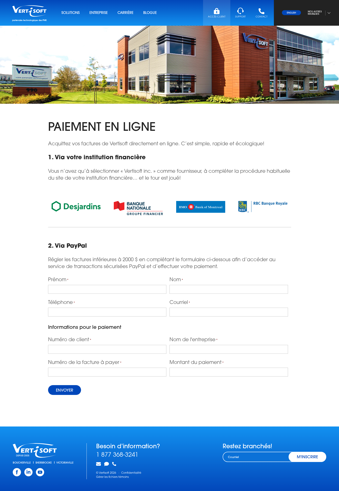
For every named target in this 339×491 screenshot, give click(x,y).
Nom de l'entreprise (194, 339)
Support (240, 17)
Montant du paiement (197, 362)
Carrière (125, 13)
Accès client (216, 17)
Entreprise (98, 13)
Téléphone (61, 302)
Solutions (70, 13)
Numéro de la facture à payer (84, 362)
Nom (176, 279)
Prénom (58, 279)
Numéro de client (69, 339)
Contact (261, 17)
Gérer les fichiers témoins (112, 477)
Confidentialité (131, 473)
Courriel (180, 302)
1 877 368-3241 (117, 455)
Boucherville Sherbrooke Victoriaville (43, 463)
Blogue (150, 13)
